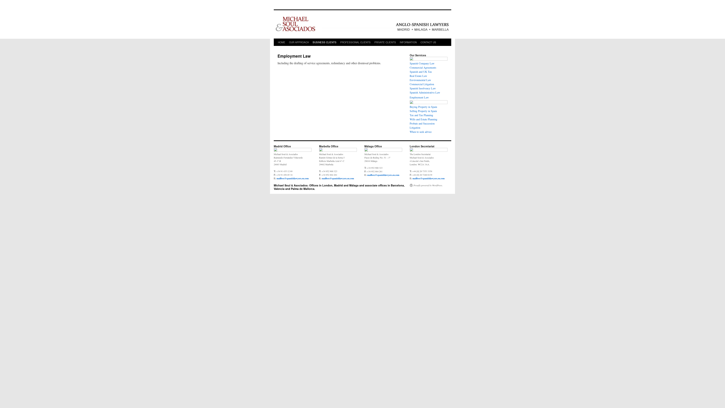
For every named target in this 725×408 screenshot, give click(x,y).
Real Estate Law (418, 76)
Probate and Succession (422, 123)
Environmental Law (420, 80)
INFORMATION (408, 42)
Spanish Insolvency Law (423, 88)
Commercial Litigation (422, 84)
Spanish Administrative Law (425, 92)
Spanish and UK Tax (421, 71)
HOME (281, 42)
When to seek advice (421, 132)
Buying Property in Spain (423, 107)
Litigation (415, 127)
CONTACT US (428, 42)
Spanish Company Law (422, 63)
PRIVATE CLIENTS (385, 42)
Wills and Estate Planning (423, 119)
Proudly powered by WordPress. (428, 185)
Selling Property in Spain (423, 111)
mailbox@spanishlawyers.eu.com (293, 178)
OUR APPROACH (299, 42)
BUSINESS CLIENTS (324, 42)
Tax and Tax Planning (421, 115)
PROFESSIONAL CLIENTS (355, 42)
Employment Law (419, 97)
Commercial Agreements (423, 67)
